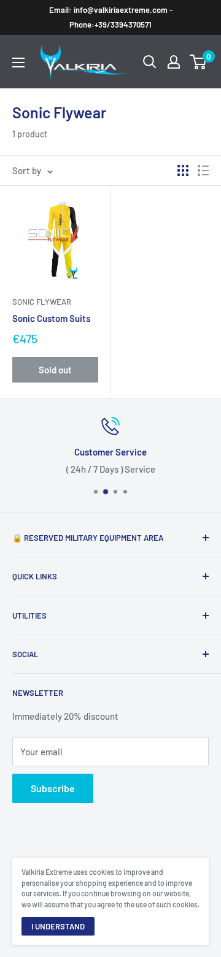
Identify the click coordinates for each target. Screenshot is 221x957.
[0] (198, 62)
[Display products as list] (203, 170)
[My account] (174, 62)
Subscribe (53, 788)
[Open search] (150, 62)
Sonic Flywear (41, 302)
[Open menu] (18, 62)
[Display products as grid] (182, 170)
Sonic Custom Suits (51, 318)
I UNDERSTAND (58, 926)
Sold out (55, 369)
